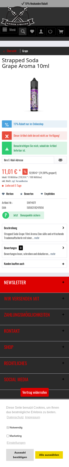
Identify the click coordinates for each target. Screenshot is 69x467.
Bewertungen (10, 248)
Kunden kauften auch (14, 264)
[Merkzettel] (32, 31)
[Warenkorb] (61, 31)
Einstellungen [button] (16, 442)
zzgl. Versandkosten (20, 181)
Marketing (16, 435)
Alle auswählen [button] (49, 454)
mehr (36, 238)
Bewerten (28, 194)
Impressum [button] (32, 417)
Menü (12, 29)
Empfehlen (49, 194)
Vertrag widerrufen (34, 392)
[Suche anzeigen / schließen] (22, 31)
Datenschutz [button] (15, 417)
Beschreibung (10, 228)
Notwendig (16, 427)
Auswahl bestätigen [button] (20, 455)
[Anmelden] (51, 31)
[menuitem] (9, 29)
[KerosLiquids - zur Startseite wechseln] (10, 17)
